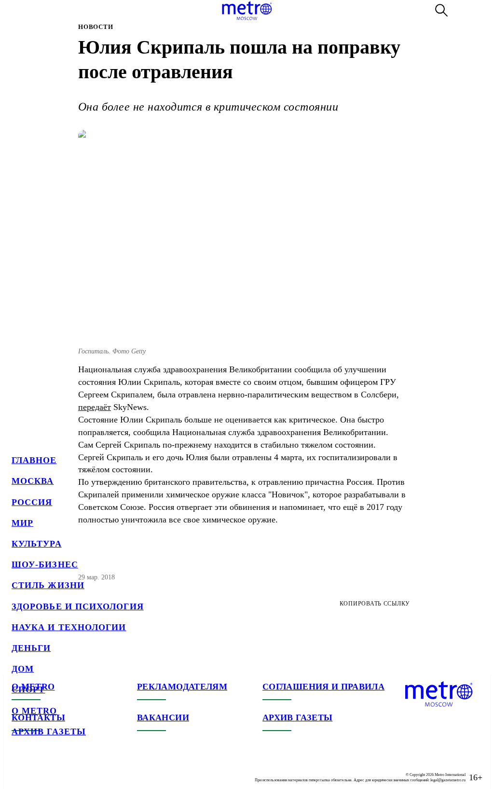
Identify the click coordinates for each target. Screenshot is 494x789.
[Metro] (247, 10)
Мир (22, 523)
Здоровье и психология (78, 606)
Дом (23, 669)
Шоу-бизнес (45, 564)
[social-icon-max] (77, 769)
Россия (32, 502)
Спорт (28, 689)
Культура (37, 544)
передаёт (94, 407)
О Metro (34, 711)
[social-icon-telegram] (38, 769)
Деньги (31, 648)
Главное (34, 460)
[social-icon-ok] (58, 769)
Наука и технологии (69, 627)
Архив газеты (49, 731)
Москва (33, 481)
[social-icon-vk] (19, 769)
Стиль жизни (48, 585)
